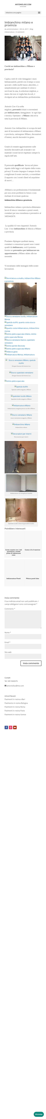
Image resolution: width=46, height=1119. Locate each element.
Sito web (8, 652)
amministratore (12, 29)
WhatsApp (38, 1114)
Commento (10, 609)
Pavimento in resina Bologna (16, 703)
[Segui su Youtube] (15, 727)
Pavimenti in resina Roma (15, 707)
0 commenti (20, 32)
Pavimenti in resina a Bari (15, 699)
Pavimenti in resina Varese (15, 714)
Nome (8, 632)
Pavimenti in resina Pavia (15, 710)
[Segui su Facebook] (6, 727)
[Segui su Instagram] (10, 727)
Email (7, 642)
